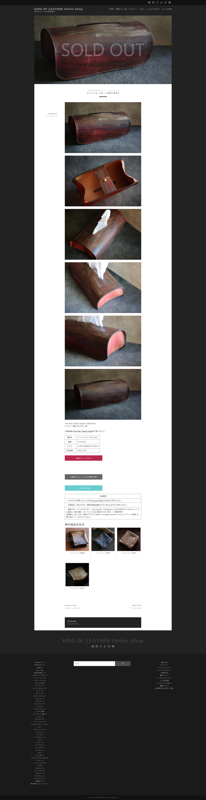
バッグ (40, 740)
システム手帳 (39, 711)
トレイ (40, 727)
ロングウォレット (40, 778)
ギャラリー (133, 9)
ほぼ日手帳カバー (40, 673)
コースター (40, 706)
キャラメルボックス (40, 688)
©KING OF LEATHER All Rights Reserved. (103, 797)
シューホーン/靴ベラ (40, 714)
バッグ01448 (135, 608)
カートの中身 (167, 9)
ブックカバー (39, 747)
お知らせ (40, 667)
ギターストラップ (40, 696)
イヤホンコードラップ (39, 675)
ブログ (141, 9)
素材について (164, 675)
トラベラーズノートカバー (40, 724)
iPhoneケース (40, 662)
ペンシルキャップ (40, 763)
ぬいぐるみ (40, 670)
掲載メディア (164, 685)
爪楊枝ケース (39, 781)
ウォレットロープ (40, 680)
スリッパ (40, 716)
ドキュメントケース (40, 729)
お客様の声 (164, 673)
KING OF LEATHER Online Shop (58, 9)
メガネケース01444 (72, 608)
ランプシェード (40, 776)
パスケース (40, 742)
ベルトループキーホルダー (40, 758)
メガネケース (39, 773)
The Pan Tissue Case (82, 431)
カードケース (39, 685)
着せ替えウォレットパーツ (40, 783)
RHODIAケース (40, 665)
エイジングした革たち (164, 683)
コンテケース (39, 701)
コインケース (39, 698)
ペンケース (40, 760)
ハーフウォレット (40, 737)
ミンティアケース (40, 771)
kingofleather (95, 90)
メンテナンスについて (164, 678)
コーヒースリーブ (40, 709)
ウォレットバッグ (40, 678)
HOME (111, 9)
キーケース (40, 691)
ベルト (40, 753)
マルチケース (39, 768)
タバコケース (39, 719)
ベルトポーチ (39, 755)
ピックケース (39, 745)
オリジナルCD (40, 683)
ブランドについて (164, 667)
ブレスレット (39, 750)
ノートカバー (39, 735)
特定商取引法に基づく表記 (164, 688)
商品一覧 (164, 662)
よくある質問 (164, 680)
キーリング (40, 693)
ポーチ (40, 765)
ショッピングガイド (153, 9)
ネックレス (40, 732)
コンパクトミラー (40, 704)
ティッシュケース (111, 90)
